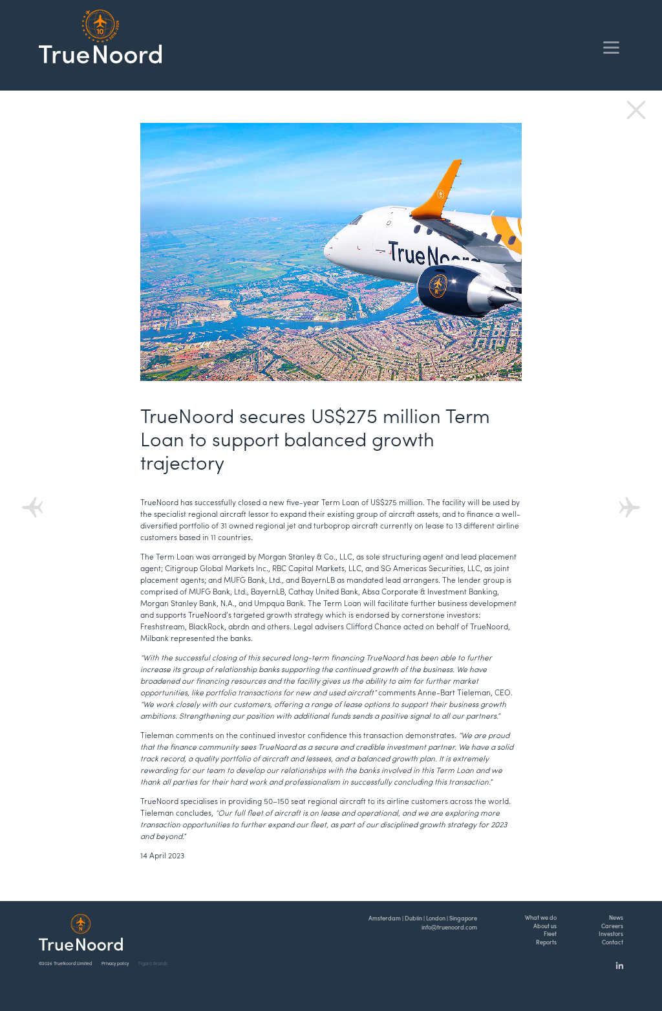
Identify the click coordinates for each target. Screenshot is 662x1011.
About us (545, 926)
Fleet (550, 933)
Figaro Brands (152, 963)
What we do (541, 917)
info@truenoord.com (449, 927)
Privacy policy (115, 963)
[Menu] (611, 47)
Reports (546, 942)
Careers (612, 926)
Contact (612, 942)
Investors (611, 933)
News (616, 917)
